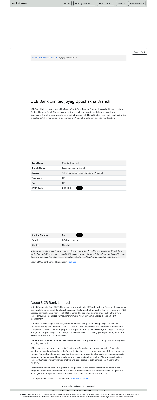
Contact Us (88, 390)
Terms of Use (100, 390)
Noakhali (54, 58)
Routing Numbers (83, 3)
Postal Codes (136, 3)
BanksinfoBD (19, 3)
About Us (77, 390)
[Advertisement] (78, 25)
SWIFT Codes (105, 3)
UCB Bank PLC (44, 58)
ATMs (120, 3)
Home (34, 58)
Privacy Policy (65, 390)
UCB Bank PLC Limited (80, 378)
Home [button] (67, 3)
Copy (79, 188)
